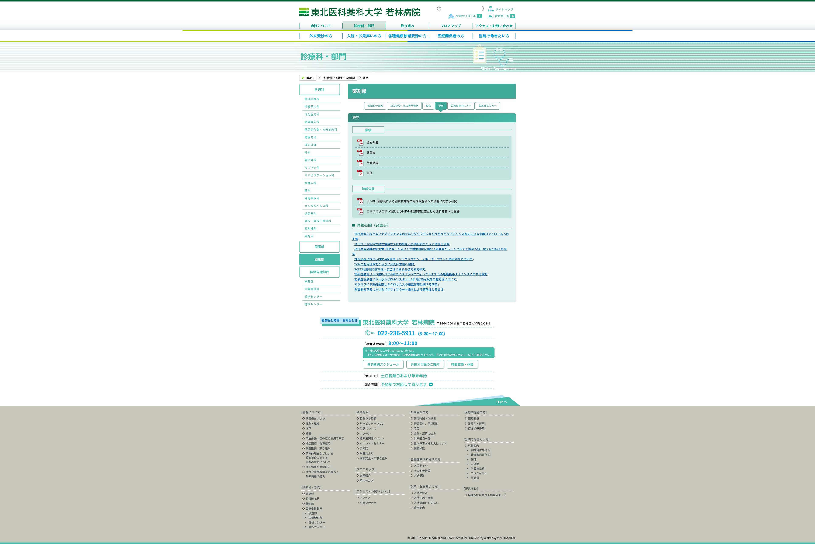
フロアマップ (451, 25)
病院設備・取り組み (318, 448)
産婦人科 (310, 183)
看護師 (475, 464)
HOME (310, 78)
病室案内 (419, 508)
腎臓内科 (310, 137)
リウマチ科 (312, 167)
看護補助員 (478, 468)
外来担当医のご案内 (425, 364)
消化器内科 (312, 114)
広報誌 (364, 448)
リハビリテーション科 (319, 175)
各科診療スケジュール (383, 364)
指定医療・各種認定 (318, 443)
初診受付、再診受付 (426, 423)
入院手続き (421, 493)
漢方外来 (310, 145)
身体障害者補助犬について (430, 443)
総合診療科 (312, 99)
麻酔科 (309, 236)
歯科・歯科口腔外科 (318, 221)
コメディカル (479, 473)
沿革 (308, 428)
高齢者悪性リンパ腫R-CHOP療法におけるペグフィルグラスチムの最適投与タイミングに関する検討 (421, 274)
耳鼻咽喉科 (312, 198)
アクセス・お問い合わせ (494, 25)
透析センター (313, 296)
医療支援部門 (319, 272)
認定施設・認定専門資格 (404, 105)
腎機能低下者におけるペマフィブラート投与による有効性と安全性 (399, 289)
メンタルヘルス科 (316, 206)
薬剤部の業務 (375, 105)
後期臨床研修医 (480, 455)
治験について (368, 428)
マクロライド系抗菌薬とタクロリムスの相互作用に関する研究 (396, 284)
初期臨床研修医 (480, 450)
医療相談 (419, 448)
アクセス (365, 498)
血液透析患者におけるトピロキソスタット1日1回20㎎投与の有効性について (405, 279)
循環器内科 (312, 122)
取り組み (407, 25)
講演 (369, 173)
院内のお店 (367, 480)
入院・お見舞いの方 (364, 36)
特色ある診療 (368, 418)
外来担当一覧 (422, 438)
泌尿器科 (310, 213)
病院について (321, 25)
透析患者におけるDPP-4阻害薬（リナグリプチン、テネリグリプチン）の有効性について (413, 259)
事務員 (475, 477)
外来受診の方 (320, 36)
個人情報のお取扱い (318, 467)
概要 (308, 433)
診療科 (319, 89)
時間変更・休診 (462, 364)
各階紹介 (365, 475)
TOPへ (500, 401)
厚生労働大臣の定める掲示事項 (325, 438)
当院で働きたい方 (494, 36)
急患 (416, 428)
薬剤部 (319, 259)
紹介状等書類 (476, 428)
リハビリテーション (372, 423)
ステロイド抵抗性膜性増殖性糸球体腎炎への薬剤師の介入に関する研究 (402, 244)
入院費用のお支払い (426, 503)
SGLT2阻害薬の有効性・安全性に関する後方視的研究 (389, 269)
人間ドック (421, 465)
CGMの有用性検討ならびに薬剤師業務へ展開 (384, 264)
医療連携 (473, 418)
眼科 (308, 190)
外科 (308, 152)
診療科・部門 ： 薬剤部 (339, 78)
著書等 (371, 152)
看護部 (319, 246)
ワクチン (365, 433)
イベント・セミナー (372, 443)
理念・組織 (312, 423)
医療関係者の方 (450, 36)
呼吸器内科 (312, 106)
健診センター (313, 304)
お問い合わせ (368, 503)
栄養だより (367, 453)
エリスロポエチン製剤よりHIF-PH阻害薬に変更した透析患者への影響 (413, 211)
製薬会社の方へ (487, 105)
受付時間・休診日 (425, 418)
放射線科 (310, 228)
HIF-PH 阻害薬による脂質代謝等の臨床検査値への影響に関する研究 (412, 201)
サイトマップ (500, 8)
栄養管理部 (312, 289)
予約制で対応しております (404, 384)
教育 (428, 105)
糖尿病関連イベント (372, 438)
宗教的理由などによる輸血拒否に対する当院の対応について (319, 457)
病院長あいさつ (315, 418)
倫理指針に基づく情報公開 (484, 495)
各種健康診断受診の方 (407, 36)
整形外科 (310, 160)
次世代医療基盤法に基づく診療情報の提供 (322, 474)
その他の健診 (422, 470)
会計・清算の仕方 (425, 433)
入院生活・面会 (423, 498)
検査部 (309, 281)
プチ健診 (419, 475)
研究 (440, 105)
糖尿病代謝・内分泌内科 (321, 129)
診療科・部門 (364, 25)
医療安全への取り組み (373, 458)
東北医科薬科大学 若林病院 (359, 12)
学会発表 (372, 163)
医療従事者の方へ (461, 105)
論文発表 (372, 142)
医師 (473, 459)
